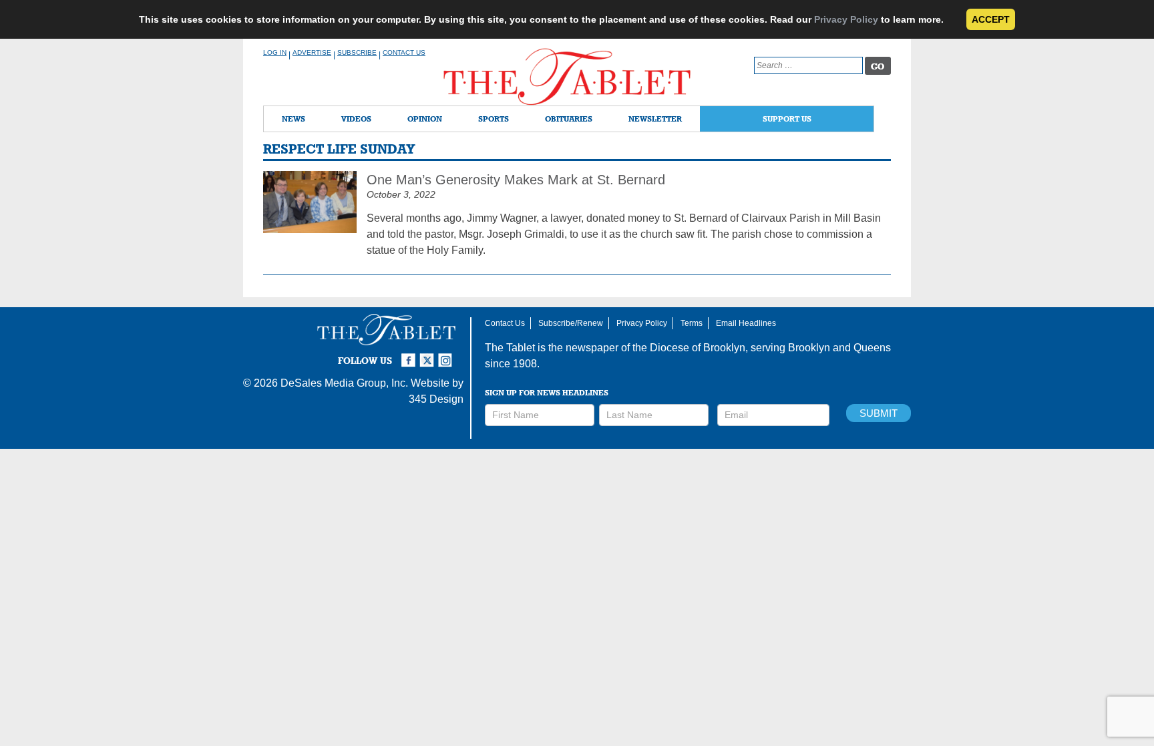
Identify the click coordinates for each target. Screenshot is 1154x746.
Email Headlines (746, 323)
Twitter (428, 354)
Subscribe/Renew (570, 323)
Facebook (410, 354)
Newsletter (655, 119)
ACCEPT (991, 19)
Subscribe (357, 52)
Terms (692, 323)
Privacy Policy (846, 19)
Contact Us (404, 52)
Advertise (312, 52)
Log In (274, 52)
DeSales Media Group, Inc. (344, 383)
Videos (356, 119)
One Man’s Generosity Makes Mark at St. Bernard (516, 179)
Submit (878, 413)
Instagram (447, 354)
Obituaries (568, 119)
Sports (493, 119)
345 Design (436, 399)
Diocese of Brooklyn (697, 347)
